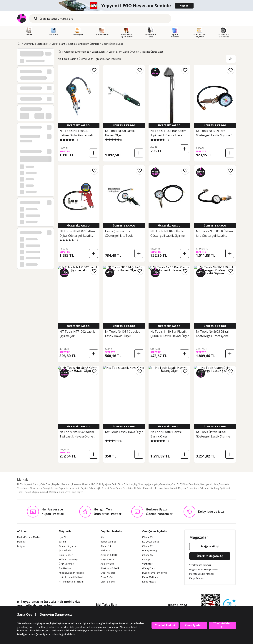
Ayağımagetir (151, 484)
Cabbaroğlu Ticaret (99, 488)
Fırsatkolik (194, 484)
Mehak (173, 488)
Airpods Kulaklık (109, 555)
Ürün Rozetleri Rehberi (71, 577)
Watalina (53, 492)
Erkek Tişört (107, 577)
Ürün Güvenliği (66, 564)
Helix (215, 484)
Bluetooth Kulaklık (110, 568)
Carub (36, 484)
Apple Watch (107, 564)
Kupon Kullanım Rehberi (71, 572)
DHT (179, 484)
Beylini (84, 488)
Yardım (62, 541)
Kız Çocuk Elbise (150, 541)
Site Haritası (65, 568)
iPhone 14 (106, 546)
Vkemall (44, 492)
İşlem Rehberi (66, 555)
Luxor (161, 488)
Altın (103, 537)
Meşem (182, 488)
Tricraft (27, 492)
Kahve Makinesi (150, 577)
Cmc (173, 484)
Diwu (185, 484)
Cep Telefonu (108, 581)
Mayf (166, 488)
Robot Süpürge (108, 541)
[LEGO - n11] (126, 5)
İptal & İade (65, 550)
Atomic (76, 488)
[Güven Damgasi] (229, 605)
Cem (112, 488)
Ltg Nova (139, 484)
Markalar (21, 541)
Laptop (146, 559)
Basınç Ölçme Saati (112, 43)
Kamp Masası (149, 581)
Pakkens (76, 484)
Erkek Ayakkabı (108, 572)
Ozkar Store (193, 488)
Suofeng (214, 488)
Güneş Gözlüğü (150, 550)
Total (20, 492)
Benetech (66, 484)
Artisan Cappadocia (61, 488)
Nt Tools (21, 484)
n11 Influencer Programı (71, 581)
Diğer (80, 492)
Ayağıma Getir (109, 484)
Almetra (86, 484)
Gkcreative (164, 484)
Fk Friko (138, 488)
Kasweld (147, 488)
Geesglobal (206, 484)
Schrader (204, 488)
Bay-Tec (56, 484)
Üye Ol (62, 537)
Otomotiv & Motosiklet (36, 43)
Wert (29, 484)
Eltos (120, 484)
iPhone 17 (147, 546)
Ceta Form (45, 484)
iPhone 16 (147, 555)
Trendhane (23, 488)
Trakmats (224, 484)
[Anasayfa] (19, 43)
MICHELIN (96, 484)
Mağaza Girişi (210, 546)
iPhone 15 (147, 537)
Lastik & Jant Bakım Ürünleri (83, 43)
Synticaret (225, 488)
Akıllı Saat (105, 550)
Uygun (35, 492)
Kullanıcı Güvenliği (68, 559)
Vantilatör (147, 564)
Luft (155, 488)
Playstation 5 (107, 559)
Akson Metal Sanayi (40, 488)
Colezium (128, 484)
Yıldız (61, 492)
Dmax (119, 488)
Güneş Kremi (149, 568)
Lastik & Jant (58, 43)
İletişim (21, 546)
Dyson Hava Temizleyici (154, 572)
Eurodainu (128, 488)
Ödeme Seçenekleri (69, 546)
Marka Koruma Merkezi (29, 537)
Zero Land (70, 492)
